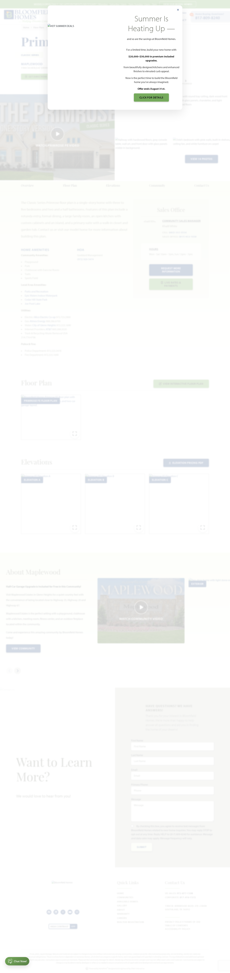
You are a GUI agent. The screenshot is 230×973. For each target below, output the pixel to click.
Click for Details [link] (151, 97)
